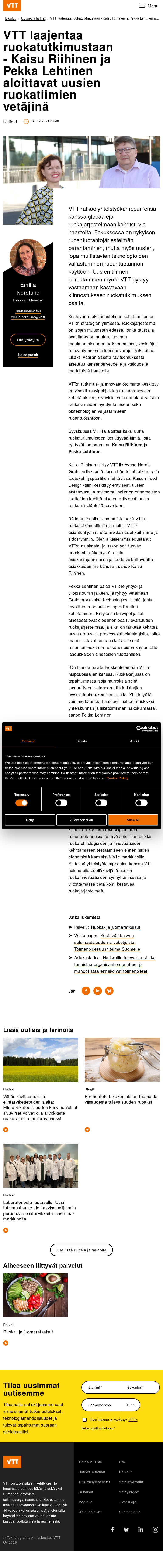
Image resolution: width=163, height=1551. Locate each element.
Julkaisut (86, 1491)
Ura (122, 1461)
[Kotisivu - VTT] (12, 5)
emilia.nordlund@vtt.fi (28, 316)
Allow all (133, 820)
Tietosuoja (127, 1501)
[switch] (61, 802)
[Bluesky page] (126, 1531)
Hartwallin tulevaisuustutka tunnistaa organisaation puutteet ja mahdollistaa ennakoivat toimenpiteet (115, 964)
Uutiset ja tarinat (92, 1471)
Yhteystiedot (129, 1491)
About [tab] (134, 741)
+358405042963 (28, 310)
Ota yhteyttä (28, 339)
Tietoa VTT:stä (90, 1461)
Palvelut (125, 1471)
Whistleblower (90, 1511)
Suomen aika (130, 1511)
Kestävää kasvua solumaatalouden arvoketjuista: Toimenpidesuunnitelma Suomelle (107, 942)
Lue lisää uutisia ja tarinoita (82, 1250)
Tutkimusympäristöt (94, 1481)
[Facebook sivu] (112, 1530)
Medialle (86, 1501)
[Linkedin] (97, 991)
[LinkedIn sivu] (140, 1530)
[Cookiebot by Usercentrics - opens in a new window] (139, 728)
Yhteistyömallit (131, 1481)
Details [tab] (81, 741)
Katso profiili (28, 354)
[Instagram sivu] (155, 1531)
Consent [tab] (28, 741)
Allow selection (81, 820)
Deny (30, 820)
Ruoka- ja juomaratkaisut (115, 927)
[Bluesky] (109, 991)
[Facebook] (86, 991)
